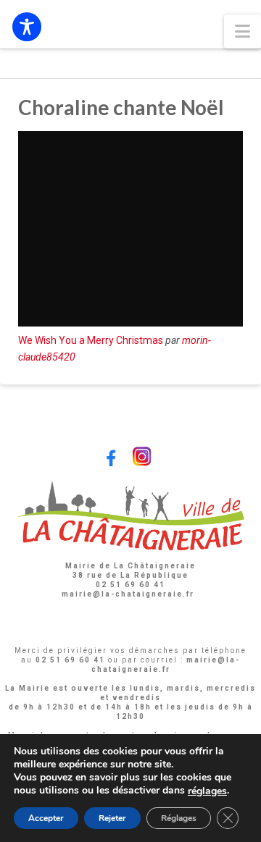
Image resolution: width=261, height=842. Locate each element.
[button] (242, 31)
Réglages (178, 818)
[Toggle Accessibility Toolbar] (27, 27)
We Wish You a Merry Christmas (90, 340)
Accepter (46, 818)
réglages (207, 791)
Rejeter (112, 818)
